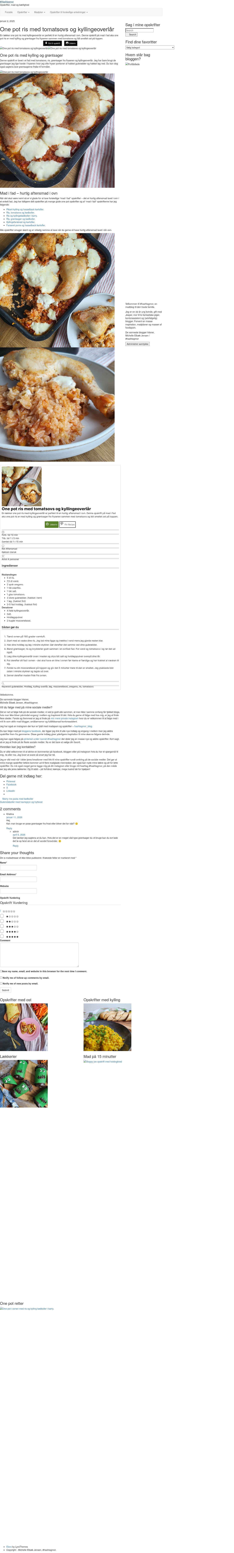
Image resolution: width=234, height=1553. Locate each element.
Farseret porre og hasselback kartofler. (26, 225)
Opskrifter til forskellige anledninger (68, 12)
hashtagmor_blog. (83, 726)
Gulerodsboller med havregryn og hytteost (21, 801)
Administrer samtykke (137, 343)
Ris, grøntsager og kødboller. (20, 218)
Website (4, 886)
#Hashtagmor (7, 1)
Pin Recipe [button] (69, 524)
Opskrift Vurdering (10, 897)
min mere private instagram (64, 718)
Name (3, 862)
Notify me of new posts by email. (20, 983)
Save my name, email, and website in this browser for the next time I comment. (44, 971)
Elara (9, 1546)
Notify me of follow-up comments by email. (26, 977)
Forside (9, 12)
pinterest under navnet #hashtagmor (42, 738)
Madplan (39, 12)
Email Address (8, 874)
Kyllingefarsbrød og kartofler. (20, 222)
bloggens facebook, (31, 731)
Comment (5, 940)
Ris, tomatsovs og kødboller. (20, 212)
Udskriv (72, 43)
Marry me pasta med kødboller (17, 798)
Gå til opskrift (53, 43)
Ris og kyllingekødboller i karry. (21, 215)
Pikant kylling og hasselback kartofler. (25, 209)
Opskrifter (22, 12)
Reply (9, 828)
